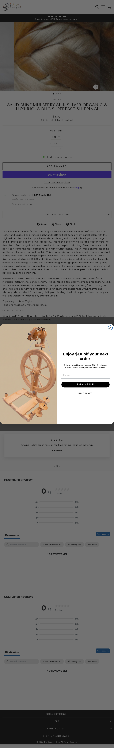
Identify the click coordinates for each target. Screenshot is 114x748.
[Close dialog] (110, 328)
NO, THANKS (85, 393)
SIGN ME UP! (85, 384)
